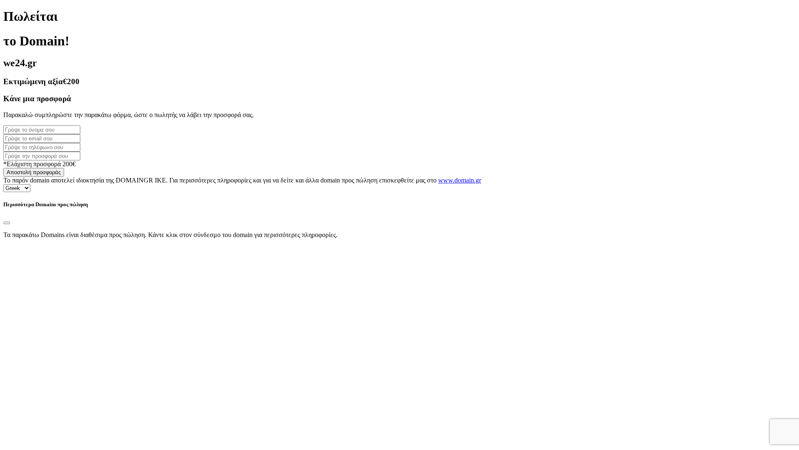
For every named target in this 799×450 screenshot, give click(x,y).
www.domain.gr (459, 180)
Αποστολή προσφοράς (34, 172)
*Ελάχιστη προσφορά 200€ (39, 164)
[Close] (6, 223)
